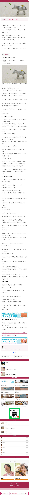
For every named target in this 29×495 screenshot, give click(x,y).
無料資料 (14, 493)
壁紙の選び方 (20, 349)
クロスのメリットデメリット (8, 349)
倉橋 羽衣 (15, 452)
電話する (5, 493)
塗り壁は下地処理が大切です (18, 356)
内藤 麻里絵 (4, 346)
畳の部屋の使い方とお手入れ (5, 356)
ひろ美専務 (15, 440)
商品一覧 (24, 493)
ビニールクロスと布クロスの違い (15, 349)
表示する (7, 54)
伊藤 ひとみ (15, 447)
